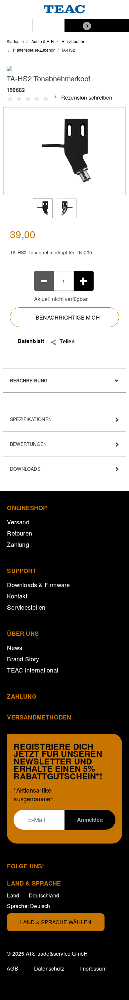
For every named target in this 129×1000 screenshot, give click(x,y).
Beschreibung (29, 380)
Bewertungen (28, 444)
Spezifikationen (31, 419)
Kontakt (17, 595)
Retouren (19, 533)
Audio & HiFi (42, 41)
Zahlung (18, 544)
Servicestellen (26, 607)
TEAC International (32, 670)
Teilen (67, 341)
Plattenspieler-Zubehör (34, 50)
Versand (18, 521)
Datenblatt (30, 341)
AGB (12, 968)
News (14, 647)
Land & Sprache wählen (55, 922)
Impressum (93, 968)
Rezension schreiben (86, 97)
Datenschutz (49, 968)
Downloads (25, 468)
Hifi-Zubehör (73, 41)
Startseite (15, 41)
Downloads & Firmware (38, 584)
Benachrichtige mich (68, 317)
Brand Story (23, 658)
